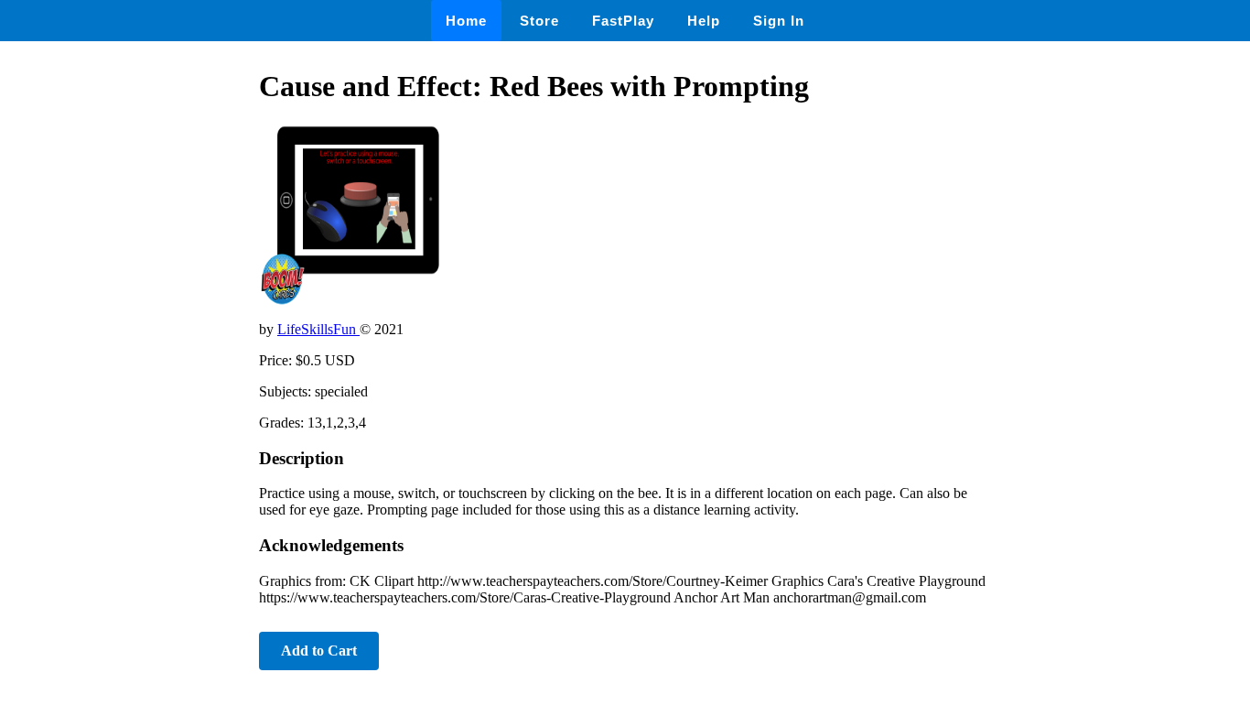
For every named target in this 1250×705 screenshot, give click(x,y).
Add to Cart (319, 650)
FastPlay (623, 20)
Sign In (778, 20)
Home (466, 20)
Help (703, 20)
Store (539, 20)
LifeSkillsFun (318, 329)
